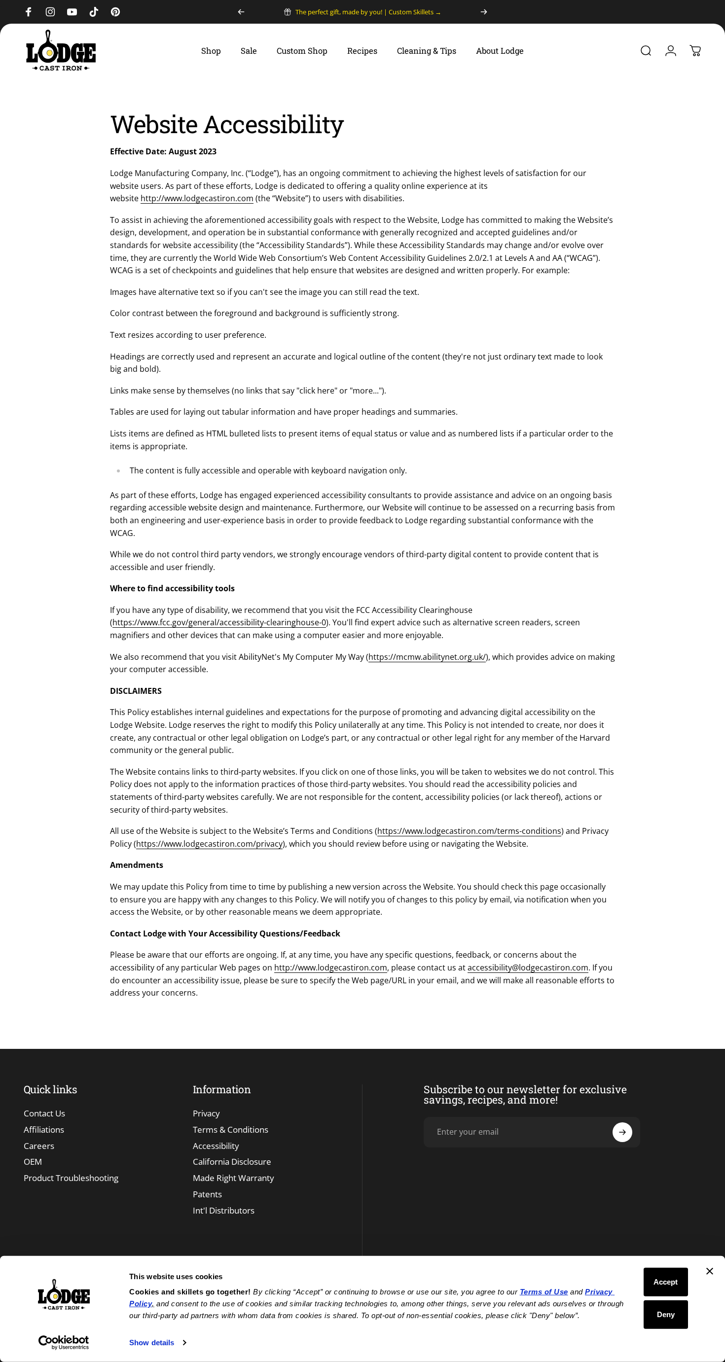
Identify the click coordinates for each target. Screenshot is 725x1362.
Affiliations (44, 1130)
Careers (39, 1146)
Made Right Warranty (233, 1178)
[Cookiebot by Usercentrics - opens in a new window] (64, 1342)
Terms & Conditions (230, 1130)
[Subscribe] (622, 1132)
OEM (33, 1162)
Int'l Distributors (223, 1211)
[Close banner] (709, 1271)
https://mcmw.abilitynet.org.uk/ (427, 656)
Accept (665, 1282)
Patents (207, 1194)
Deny (666, 1314)
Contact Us (44, 1114)
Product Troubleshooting (71, 1178)
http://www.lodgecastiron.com (197, 198)
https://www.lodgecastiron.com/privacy (209, 843)
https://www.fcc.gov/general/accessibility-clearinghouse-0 (219, 622)
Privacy (206, 1114)
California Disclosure (232, 1162)
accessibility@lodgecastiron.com (528, 967)
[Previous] (241, 12)
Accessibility (216, 1146)
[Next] (484, 12)
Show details (151, 1342)
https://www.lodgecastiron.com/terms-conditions (469, 830)
